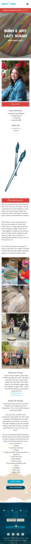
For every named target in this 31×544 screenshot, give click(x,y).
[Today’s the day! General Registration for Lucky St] (7, 513)
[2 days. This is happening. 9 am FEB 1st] (24, 513)
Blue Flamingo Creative (19, 540)
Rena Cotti (15, 104)
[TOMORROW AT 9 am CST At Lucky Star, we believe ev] (15, 513)
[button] (27, 4)
